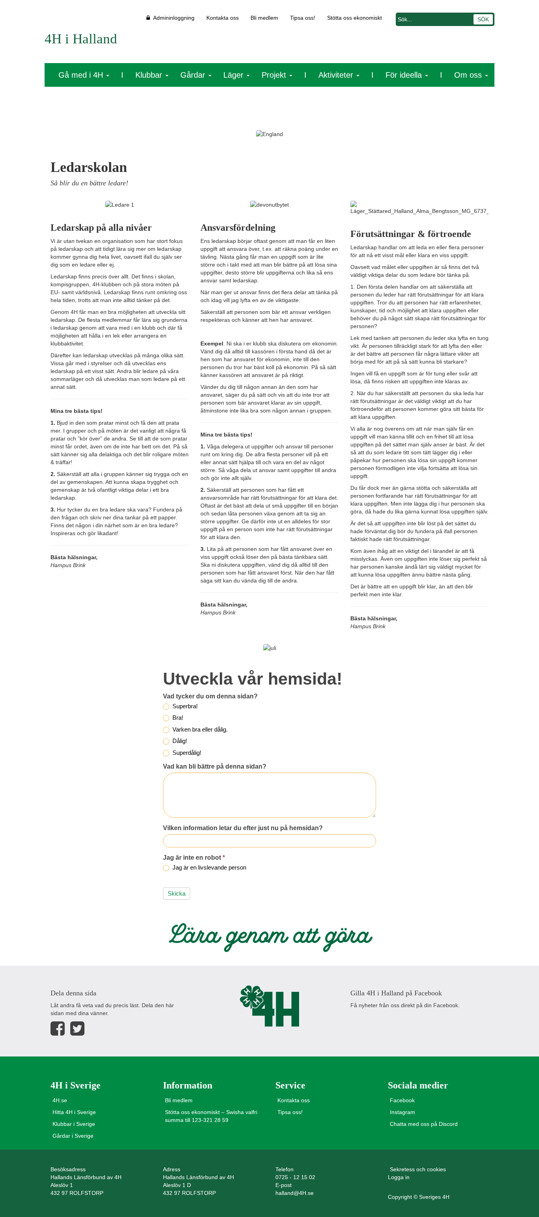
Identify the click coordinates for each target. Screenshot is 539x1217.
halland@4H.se (294, 1193)
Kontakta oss (222, 18)
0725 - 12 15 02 (295, 1177)
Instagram (402, 1112)
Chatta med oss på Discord (424, 1124)
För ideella (405, 75)
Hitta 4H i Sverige (74, 1112)
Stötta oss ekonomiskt (354, 18)
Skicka (176, 893)
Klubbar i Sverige (73, 1124)
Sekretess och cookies (418, 1169)
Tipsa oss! (302, 18)
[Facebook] (58, 1028)
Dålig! (179, 740)
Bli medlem (264, 18)
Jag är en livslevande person (208, 867)
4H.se (59, 1100)
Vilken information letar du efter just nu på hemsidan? (243, 828)
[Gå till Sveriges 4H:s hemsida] (269, 1006)
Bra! (177, 717)
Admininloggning (172, 18)
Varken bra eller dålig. (199, 729)
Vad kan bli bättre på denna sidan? (214, 766)
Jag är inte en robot (194, 857)
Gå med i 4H (81, 75)
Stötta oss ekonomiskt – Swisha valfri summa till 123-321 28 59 (211, 1116)
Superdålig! (186, 752)
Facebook (402, 1100)
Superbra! (184, 706)
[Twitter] (77, 1028)
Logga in (399, 1177)
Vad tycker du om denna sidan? (210, 696)
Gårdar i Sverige (73, 1136)
